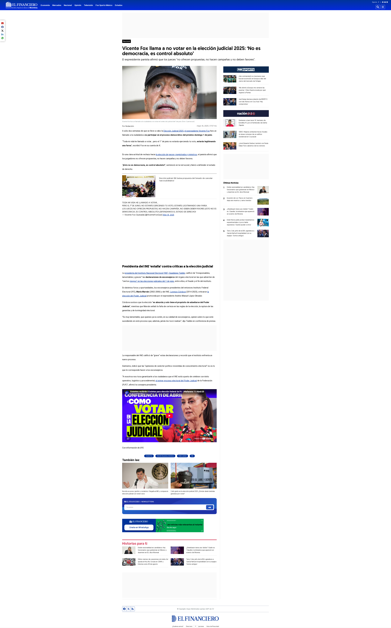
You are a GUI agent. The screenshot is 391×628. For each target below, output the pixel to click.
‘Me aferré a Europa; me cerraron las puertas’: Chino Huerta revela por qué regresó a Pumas (252, 90)
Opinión (77, 5)
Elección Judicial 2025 (173, 131)
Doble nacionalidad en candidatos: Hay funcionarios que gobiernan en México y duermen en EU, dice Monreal (152, 550)
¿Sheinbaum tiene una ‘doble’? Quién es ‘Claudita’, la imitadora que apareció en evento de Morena (200, 550)
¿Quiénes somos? (177, 626)
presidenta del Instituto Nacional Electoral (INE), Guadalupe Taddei (155, 273)
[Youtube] (385, 2)
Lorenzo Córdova (178, 292)
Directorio (189, 626)
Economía (45, 5)
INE (192, 456)
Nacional (68, 5)
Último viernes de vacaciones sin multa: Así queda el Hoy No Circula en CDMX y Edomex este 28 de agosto (153, 562)
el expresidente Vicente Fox (197, 131)
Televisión (88, 5)
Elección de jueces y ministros (165, 456)
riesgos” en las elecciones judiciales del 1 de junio (152, 281)
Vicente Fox (149, 456)
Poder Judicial (182, 456)
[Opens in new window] (229, 78)
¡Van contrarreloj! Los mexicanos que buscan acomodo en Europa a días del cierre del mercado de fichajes (252, 79)
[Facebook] (379, 2)
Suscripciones (199, 626)
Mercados (56, 5)
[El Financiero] (21, 5)
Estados (118, 5)
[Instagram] (383, 2)
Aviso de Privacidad (212, 626)
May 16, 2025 (168, 215)
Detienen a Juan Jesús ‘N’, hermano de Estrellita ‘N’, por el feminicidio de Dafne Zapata (253, 123)
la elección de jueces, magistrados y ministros (176, 154)
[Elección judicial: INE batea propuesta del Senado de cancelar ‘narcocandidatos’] (138, 186)
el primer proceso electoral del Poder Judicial (176, 380)
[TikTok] (388, 2)
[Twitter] (381, 2)
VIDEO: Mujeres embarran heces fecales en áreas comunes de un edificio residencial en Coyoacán (253, 134)
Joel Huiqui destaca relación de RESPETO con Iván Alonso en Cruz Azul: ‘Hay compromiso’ (253, 102)
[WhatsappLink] (163, 525)
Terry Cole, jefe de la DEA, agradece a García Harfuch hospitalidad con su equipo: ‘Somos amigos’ (201, 562)
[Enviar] (209, 507)
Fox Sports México (104, 5)
